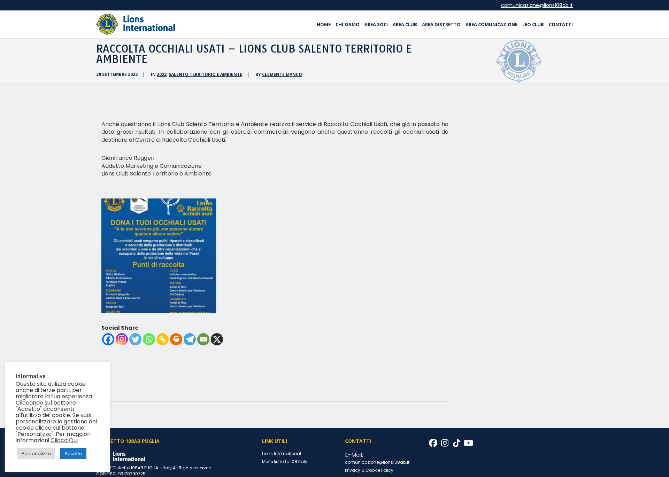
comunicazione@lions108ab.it (537, 5)
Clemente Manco (282, 74)
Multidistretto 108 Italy (284, 461)
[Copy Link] (162, 339)
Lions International (281, 453)
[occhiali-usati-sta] (158, 255)
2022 (162, 74)
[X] (217, 339)
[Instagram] (122, 339)
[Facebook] (108, 339)
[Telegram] (190, 339)
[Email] (203, 339)
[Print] (176, 339)
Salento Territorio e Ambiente (205, 74)
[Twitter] (135, 339)
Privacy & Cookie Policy (369, 470)
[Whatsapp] (149, 339)
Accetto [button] (73, 453)
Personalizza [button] (36, 453)
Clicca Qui (64, 440)
